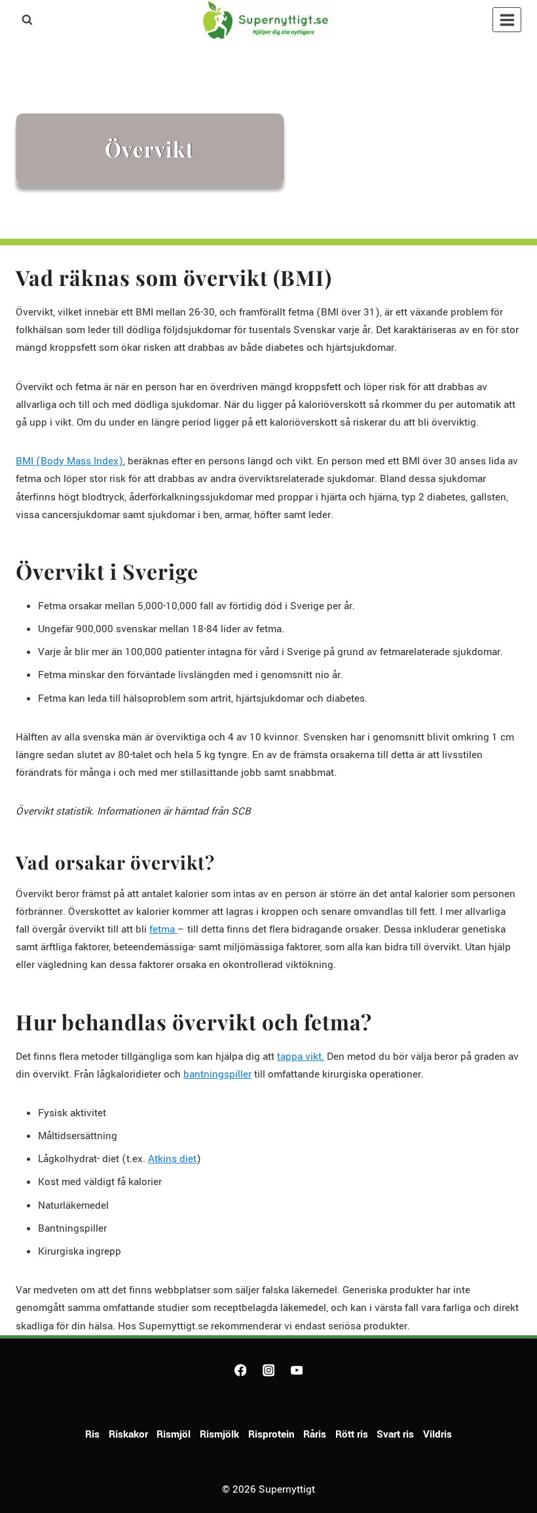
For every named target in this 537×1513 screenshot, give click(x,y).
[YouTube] (296, 1370)
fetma (163, 929)
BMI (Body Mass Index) (69, 461)
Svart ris (395, 1434)
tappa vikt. (300, 1056)
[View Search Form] (27, 20)
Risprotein (271, 1434)
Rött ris (351, 1434)
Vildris (437, 1434)
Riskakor (128, 1434)
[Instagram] (268, 1370)
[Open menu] (506, 19)
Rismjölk (219, 1434)
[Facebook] (240, 1370)
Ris (92, 1434)
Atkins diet (172, 1159)
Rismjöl (174, 1434)
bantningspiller (217, 1074)
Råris (314, 1434)
